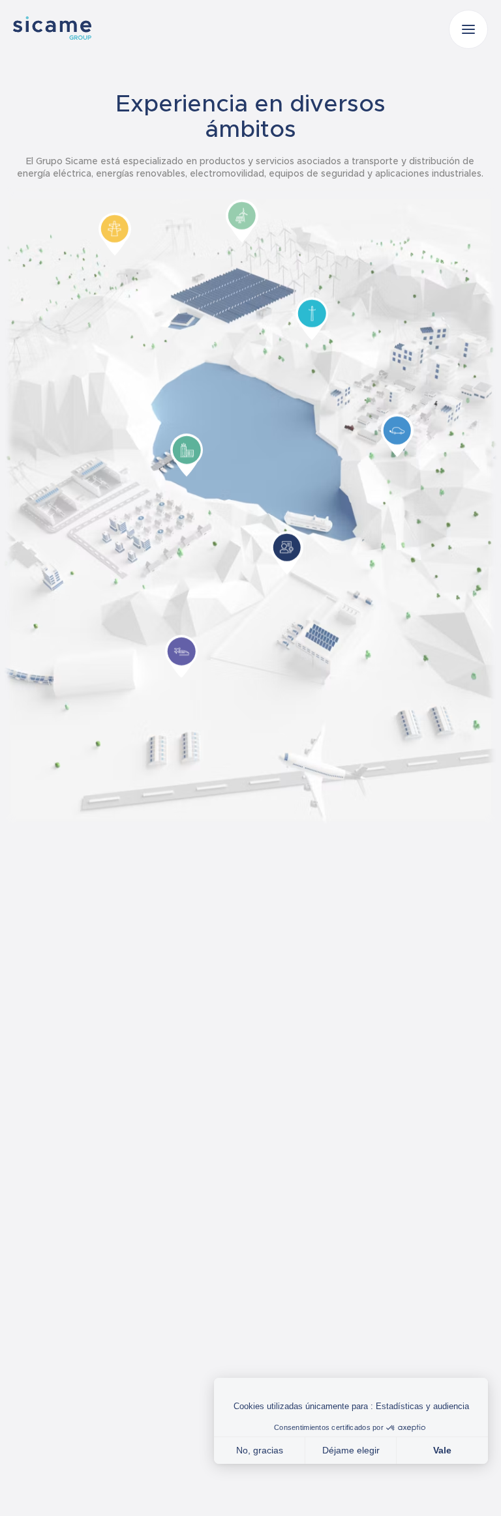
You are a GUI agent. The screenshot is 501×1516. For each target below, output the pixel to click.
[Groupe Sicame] (52, 28)
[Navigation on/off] (468, 29)
